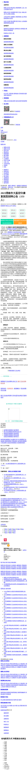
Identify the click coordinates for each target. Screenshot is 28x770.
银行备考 (4, 707)
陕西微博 (6, 727)
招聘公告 (10, 471)
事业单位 (12, 7)
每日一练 (11, 33)
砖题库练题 (4, 710)
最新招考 (6, 713)
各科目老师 (19, 101)
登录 (2, 127)
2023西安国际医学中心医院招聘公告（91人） (13, 500)
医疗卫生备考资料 (6, 395)
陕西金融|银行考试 (6, 702)
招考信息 (6, 171)
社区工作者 (7, 21)
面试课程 (11, 47)
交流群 (2, 141)
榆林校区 (8, 567)
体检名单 (8, 667)
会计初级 (9, 705)
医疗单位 (18, 21)
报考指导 (6, 179)
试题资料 (6, 181)
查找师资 (24, 101)
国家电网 (6, 23)
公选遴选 (6, 158)
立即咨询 (3, 524)
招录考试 (4, 210)
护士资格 (8, 14)
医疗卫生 (18, 12)
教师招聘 (18, 7)
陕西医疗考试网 (11, 228)
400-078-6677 (4, 132)
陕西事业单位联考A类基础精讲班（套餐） (15, 579)
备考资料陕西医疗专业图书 (8, 439)
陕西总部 (3, 565)
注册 (2, 130)
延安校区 (3, 567)
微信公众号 (9, 205)
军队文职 (6, 150)
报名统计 (23, 663)
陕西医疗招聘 (17, 471)
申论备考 (24, 667)
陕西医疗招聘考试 (22, 185)
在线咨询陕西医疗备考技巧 (11, 436)
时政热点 (6, 33)
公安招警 (6, 9)
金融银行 (12, 16)
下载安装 (17, 124)
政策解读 (13, 216)
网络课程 (11, 41)
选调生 (13, 14)
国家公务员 (7, 7)
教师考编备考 (21, 692)
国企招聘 (12, 21)
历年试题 (15, 395)
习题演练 (10, 93)
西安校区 (8, 565)
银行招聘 (6, 155)
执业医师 (6, 173)
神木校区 (18, 568)
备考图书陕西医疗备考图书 (11, 430)
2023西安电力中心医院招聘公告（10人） (15, 478)
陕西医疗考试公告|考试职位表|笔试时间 (7, 222)
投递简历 (17, 111)
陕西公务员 (7, 12)
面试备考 (3, 668)
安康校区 (24, 567)
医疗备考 (18, 699)
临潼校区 (24, 568)
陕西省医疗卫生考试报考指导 (20, 222)
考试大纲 (12, 663)
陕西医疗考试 (4, 697)
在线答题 (6, 733)
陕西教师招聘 (4, 689)
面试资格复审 (15, 665)
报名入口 (17, 663)
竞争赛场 (21, 93)
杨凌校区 (8, 568)
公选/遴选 (24, 21)
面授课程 (6, 41)
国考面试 (11, 28)
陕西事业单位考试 (6, 680)
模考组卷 (16, 93)
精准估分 (9, 95)
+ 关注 (14, 140)
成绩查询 (6, 178)
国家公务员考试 (5, 671)
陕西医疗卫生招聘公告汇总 (9, 381)
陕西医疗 (6, 169)
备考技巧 (22, 213)
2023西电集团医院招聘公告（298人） (14, 484)
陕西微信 (6, 730)
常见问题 (3, 390)
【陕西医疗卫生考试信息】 (14, 232)
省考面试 (22, 28)
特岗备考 (8, 694)
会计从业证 (4, 705)
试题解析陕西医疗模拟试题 (11, 435)
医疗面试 (8, 562)
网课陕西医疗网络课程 (11, 441)
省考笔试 (17, 28)
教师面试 (10, 30)
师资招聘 (6, 114)
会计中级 (14, 705)
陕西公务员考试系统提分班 (11, 577)
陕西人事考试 (12, 185)
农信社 (11, 18)
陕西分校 (3, 144)
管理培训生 (12, 114)
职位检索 (23, 388)
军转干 (11, 9)
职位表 (8, 663)
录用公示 (13, 667)
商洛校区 (3, 568)
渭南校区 (24, 565)
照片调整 (6, 715)
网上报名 (6, 176)
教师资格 (18, 16)
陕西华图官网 (23, 233)
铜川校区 (13, 567)
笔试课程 (6, 47)
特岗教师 (12, 12)
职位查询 (22, 216)
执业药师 (11, 23)
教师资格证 (14, 692)
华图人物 (6, 101)
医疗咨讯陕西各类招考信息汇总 (12, 431)
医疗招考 (13, 699)
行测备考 (18, 667)
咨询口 (14, 205)
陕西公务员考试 (5, 661)
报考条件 (4, 216)
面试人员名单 (22, 676)
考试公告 (3, 663)
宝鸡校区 (13, 565)
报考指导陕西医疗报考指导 (11, 433)
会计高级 (20, 705)
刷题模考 (3, 205)
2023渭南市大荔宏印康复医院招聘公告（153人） (14, 498)
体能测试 (21, 665)
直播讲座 (6, 718)
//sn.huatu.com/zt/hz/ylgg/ (8, 233)
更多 (16, 114)
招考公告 (10, 187)
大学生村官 (7, 16)
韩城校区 (13, 568)
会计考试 (24, 16)
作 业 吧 (6, 93)
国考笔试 (6, 28)
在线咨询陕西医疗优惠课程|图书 (16, 442)
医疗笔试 (3, 562)
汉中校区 (18, 567)
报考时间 (22, 210)
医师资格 (6, 18)
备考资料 (6, 182)
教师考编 (3, 692)
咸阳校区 (18, 565)
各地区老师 (12, 101)
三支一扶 (24, 7)
